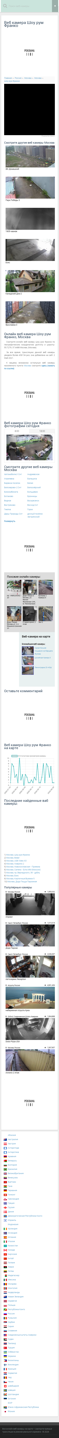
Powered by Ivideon (48, 136)
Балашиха (32, 478)
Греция (11, 1203)
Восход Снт (32, 505)
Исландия (12, 1232)
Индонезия (13, 1224)
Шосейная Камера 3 (43, 657)
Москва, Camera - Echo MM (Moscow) (23, 869)
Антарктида (13, 1147)
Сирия (11, 1326)
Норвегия (12, 1300)
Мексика (12, 1279)
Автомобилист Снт (13, 474)
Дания (11, 1211)
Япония (11, 1411)
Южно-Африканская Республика (23, 1407)
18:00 (42, 431)
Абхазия (12, 1135)
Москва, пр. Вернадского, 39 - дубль (23, 872)
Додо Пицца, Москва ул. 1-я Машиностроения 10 (14, 613)
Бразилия (12, 1169)
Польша (11, 1305)
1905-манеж (30, 219)
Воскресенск (33, 500)
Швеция (11, 1390)
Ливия (11, 1266)
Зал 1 (46, 613)
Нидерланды (14, 1292)
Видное (7, 500)
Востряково (9, 505)
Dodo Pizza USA (30, 1029)
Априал (30, 904)
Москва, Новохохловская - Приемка (23, 866)
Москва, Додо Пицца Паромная (22, 881)
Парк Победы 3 (30, 188)
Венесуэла (13, 1177)
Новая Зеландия (15, 1296)
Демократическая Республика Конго (25, 1215)
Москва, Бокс (12, 875)
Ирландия (12, 1228)
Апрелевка (9, 478)
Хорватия (12, 1373)
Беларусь (12, 1160)
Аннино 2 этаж (30, 1060)
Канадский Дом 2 (30, 281)
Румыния (12, 1317)
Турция (11, 1347)
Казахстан (13, 1245)
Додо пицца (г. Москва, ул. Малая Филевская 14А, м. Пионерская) (30, 587)
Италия (11, 1241)
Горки (30, 509)
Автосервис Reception (30, 967)
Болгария (12, 1164)
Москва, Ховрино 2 (15, 863)
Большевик (32, 491)
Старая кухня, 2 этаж (30, 613)
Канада (11, 1249)
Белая (30, 483)
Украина (12, 1356)
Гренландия (13, 1198)
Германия (12, 1190)
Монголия (12, 1288)
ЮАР (10, 1402)
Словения (12, 1330)
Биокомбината (11, 491)
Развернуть (9, 521)
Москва (28, 78)
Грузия (11, 1207)
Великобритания (16, 1173)
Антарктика (13, 1152)
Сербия (11, 1322)
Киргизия (12, 1254)
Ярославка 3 (30, 312)
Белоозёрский (34, 487)
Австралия (13, 1139)
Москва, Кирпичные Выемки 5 (20, 878)
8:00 (17, 431)
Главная (8, 78)
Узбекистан (13, 1351)
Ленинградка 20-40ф (43, 667)
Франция (12, 1368)
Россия (18, 78)
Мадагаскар (13, 1275)
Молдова (12, 1283)
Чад (9, 1377)
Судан (11, 1339)
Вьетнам (12, 1181)
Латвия (11, 1262)
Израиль (12, 1220)
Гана (10, 1186)
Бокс (30, 250)
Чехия (10, 1381)
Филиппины (13, 1360)
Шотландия (13, 1394)
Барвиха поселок (12, 483)
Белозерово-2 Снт (12, 487)
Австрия (12, 1143)
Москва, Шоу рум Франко (18, 854)
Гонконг (11, 1194)
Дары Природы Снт (13, 513)
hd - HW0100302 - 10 (14, 587)
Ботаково (8, 496)
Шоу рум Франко (12, 81)
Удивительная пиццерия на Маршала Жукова (44, 651)
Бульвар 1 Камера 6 (46, 587)
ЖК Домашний (30, 156)
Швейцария (13, 1385)
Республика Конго (16, 1309)
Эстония (12, 1398)
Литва (11, 1271)
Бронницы (32, 496)
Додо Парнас (30, 935)
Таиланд (12, 1343)
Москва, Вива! (12, 857)
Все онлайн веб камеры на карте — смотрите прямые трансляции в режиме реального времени (27, 1430)
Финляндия (13, 1364)
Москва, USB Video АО (16, 860)
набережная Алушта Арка (30, 998)
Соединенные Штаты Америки (22, 1334)
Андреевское (33, 474)
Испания (12, 1237)
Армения (12, 1156)
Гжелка (7, 509)
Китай (11, 1258)
